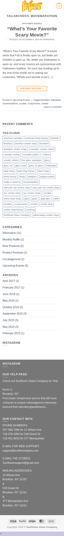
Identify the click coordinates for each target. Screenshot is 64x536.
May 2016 (9, 300)
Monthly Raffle (11, 239)
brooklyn (45, 100)
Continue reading (32, 88)
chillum (46, 154)
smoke (45, 103)
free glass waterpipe (31, 160)
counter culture (11, 160)
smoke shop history (13, 209)
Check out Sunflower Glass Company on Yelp (30, 380)
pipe (27, 198)
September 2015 (13, 313)
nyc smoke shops (32, 193)
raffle (56, 198)
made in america (12, 182)
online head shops (13, 198)
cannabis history (12, 154)
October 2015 (11, 307)
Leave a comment (52, 107)
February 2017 (11, 287)
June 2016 (9, 294)
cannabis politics (31, 154)
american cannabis (13, 138)
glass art (8, 165)
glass (47, 160)
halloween (56, 100)
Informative (9, 232)
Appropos (48, 39)
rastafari (8, 204)
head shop (9, 171)
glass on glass (36, 165)
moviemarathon (10, 103)
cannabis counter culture (42, 149)
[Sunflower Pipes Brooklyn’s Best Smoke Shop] (32, 6)
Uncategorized (11, 259)
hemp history (10, 176)
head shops (43, 171)
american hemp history (36, 138)
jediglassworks (47, 176)
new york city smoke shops (46, 187)
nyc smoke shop (12, 193)
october (22, 103)
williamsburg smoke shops (46, 215)
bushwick (44, 143)
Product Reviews (13, 252)
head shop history (26, 171)
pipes (34, 198)
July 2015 (8, 320)
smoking (30, 209)
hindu (22, 176)
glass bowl (20, 165)
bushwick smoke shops (15, 149)
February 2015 (11, 333)
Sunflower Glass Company (17, 215)
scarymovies (34, 103)
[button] (5, 6)
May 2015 (9, 326)
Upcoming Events (32, 24)
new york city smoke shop (17, 187)
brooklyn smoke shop (25, 143)
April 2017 (9, 280)
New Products (11, 246)
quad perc (45, 198)
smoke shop (47, 204)
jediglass (32, 176)
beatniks (55, 138)
